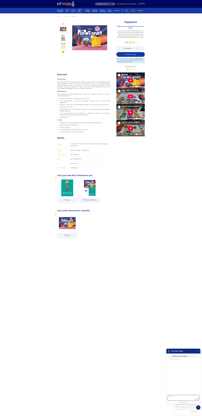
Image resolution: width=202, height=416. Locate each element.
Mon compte (133, 3)
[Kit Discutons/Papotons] (90, 188)
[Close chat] (198, 407)
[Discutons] (67, 188)
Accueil (59, 16)
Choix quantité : (128, 48)
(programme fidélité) (127, 61)
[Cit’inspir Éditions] (66, 3)
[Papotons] (67, 223)
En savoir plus (194, 411)
